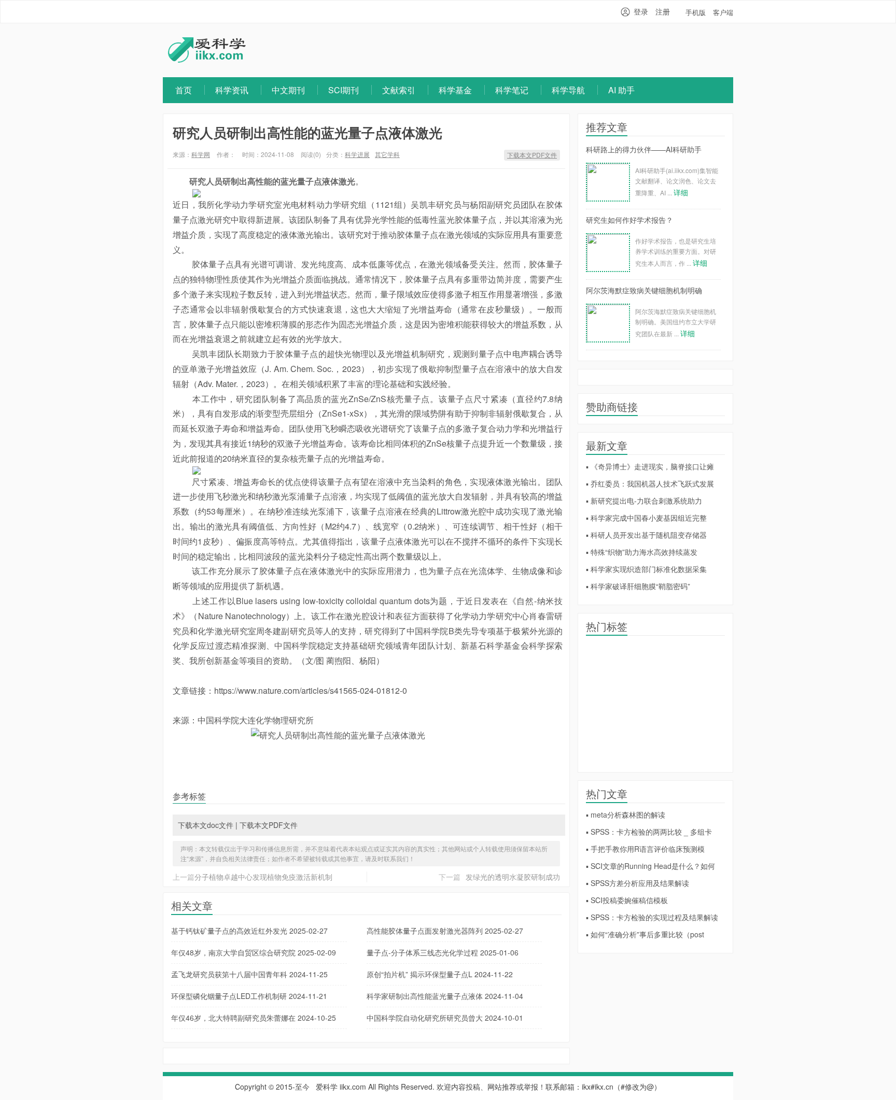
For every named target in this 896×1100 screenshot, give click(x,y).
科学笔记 (511, 90)
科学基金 (455, 90)
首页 (183, 90)
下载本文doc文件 (205, 825)
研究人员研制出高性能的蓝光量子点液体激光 (307, 132)
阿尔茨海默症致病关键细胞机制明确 (644, 290)
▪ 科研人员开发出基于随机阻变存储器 (646, 535)
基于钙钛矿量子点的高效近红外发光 (249, 930)
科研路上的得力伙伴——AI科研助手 (644, 149)
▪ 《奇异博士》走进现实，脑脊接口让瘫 (650, 466)
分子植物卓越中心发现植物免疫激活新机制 (263, 877)
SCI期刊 (343, 90)
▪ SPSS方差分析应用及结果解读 (637, 883)
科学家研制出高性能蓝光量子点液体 (445, 996)
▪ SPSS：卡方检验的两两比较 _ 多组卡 (649, 831)
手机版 (695, 12)
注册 (662, 11)
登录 (641, 11)
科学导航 (568, 90)
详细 (681, 192)
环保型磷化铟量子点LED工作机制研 (249, 996)
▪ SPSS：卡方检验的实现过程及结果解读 (652, 917)
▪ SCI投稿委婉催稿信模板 (627, 900)
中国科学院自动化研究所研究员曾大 (445, 1017)
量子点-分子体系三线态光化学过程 (443, 952)
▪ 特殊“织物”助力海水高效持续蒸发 (641, 552)
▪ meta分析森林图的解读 (625, 814)
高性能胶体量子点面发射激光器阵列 (445, 930)
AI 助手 (621, 90)
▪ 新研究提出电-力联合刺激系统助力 (644, 500)
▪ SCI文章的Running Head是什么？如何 (650, 866)
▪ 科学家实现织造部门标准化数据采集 (646, 569)
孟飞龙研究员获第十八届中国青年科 (249, 974)
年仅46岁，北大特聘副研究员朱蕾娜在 (253, 1017)
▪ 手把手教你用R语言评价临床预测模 (645, 849)
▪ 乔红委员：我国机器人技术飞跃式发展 (650, 483)
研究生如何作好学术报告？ (629, 220)
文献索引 (398, 90)
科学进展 (357, 154)
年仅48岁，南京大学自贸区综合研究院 (253, 952)
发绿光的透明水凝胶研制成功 (513, 877)
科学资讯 (231, 90)
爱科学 (327, 1086)
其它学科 (387, 154)
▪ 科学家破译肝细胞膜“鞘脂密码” (638, 586)
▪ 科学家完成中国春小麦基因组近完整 (646, 517)
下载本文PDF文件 (532, 154)
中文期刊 (288, 90)
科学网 (200, 154)
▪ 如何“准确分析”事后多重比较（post (645, 934)
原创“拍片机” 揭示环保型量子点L (440, 974)
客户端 (723, 12)
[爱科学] (207, 59)
